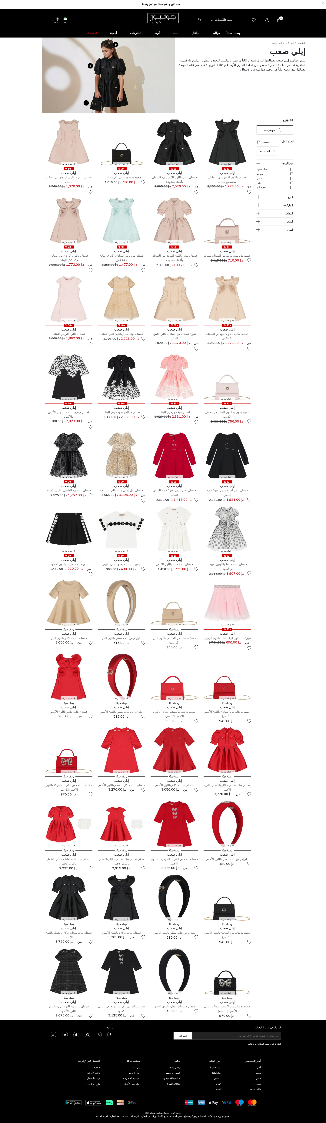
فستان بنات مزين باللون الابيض (174, 564)
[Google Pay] (132, 1102)
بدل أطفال (216, 1073)
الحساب (96, 1067)
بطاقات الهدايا (173, 1083)
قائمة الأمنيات (93, 1073)
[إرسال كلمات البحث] (199, 19)
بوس (258, 1073)
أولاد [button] (157, 33)
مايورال (257, 1083)
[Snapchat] (76, 1034)
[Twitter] (99, 1034)
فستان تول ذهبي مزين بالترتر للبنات (121, 490)
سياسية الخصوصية (131, 1078)
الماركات (289, 42)
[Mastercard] (252, 1102)
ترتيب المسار (93, 1078)
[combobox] (216, 19)
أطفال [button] (195, 33)
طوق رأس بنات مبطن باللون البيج (121, 638)
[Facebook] (110, 1034)
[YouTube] (65, 1034)
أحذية (218, 1089)
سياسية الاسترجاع (171, 1078)
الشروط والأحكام (132, 1083)
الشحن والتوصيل (172, 1073)
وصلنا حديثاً (215, 1067)
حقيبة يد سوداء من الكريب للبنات (121, 177)
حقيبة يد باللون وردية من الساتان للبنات (227, 255)
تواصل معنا (175, 1067)
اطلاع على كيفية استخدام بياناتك (264, 1043)
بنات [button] (175, 33)
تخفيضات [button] (91, 33)
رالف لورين (255, 1089)
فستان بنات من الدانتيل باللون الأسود (69, 490)
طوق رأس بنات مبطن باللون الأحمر (121, 711)
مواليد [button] (216, 33)
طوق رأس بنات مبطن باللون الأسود (174, 932)
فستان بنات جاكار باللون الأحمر (68, 711)
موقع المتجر (134, 1073)
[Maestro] (239, 1102)
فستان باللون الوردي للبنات (68, 334)
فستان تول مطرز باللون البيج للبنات (121, 334)
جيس (258, 1078)
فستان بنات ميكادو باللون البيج (69, 638)
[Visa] (226, 1102)
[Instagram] (87, 1034)
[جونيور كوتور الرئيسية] (163, 18)
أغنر (259, 1067)
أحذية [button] (113, 33)
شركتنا (136, 1067)
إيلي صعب (277, 42)
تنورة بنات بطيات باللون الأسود (68, 564)
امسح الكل (288, 141)
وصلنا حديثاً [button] (234, 33)
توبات (218, 1083)
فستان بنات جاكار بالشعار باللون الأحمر (121, 785)
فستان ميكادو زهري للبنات (174, 412)
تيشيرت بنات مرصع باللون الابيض (121, 564)
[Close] (323, 2)
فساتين (217, 1078)
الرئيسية (301, 42)
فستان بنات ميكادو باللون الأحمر (174, 785)
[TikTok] (53, 1034)
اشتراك (183, 1036)
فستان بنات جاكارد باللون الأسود (121, 932)
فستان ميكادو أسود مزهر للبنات (121, 412)
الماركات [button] (135, 33)
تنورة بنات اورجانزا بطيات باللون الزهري (227, 638)
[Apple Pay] (213, 1102)
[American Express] (201, 1102)
